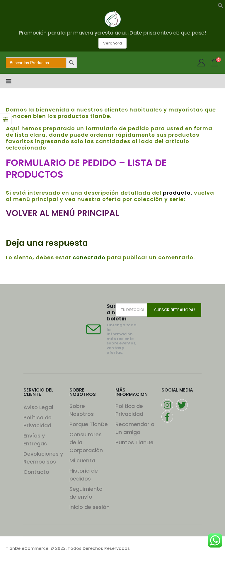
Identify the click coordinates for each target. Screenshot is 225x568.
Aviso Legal (38, 407)
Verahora (112, 43)
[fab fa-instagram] (167, 405)
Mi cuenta (82, 460)
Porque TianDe (88, 424)
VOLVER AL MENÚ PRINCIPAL (62, 213)
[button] (221, 5)
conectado (89, 257)
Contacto (36, 472)
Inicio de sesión (89, 507)
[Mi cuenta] (201, 62)
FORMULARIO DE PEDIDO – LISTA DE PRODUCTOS (86, 168)
